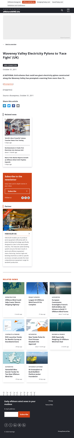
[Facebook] (22, 197)
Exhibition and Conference (16, 5)
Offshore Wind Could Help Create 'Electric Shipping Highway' (13, 302)
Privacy (51, 401)
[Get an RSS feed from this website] (24, 425)
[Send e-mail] (19, 425)
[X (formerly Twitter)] (25, 197)
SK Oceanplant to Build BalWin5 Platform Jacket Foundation (35, 373)
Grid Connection (10, 65)
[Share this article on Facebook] (13, 105)
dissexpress (8, 84)
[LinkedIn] (28, 197)
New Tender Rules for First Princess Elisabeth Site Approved (37, 340)
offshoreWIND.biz (29, 2)
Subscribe (12, 191)
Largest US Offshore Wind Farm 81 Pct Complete (36, 302)
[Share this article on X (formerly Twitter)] (9, 105)
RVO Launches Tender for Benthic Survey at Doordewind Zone (13, 339)
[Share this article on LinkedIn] (4, 105)
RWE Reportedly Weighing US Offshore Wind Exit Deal (60, 339)
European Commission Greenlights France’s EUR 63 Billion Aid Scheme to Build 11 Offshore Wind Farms (60, 306)
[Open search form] (62, 10)
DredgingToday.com (43, 2)
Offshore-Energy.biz (14, 2)
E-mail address (9, 409)
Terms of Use (49, 405)
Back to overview (10, 44)
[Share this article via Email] (18, 105)
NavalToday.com (57, 2)
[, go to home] (11, 10)
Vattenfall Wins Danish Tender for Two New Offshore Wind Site (12, 373)
